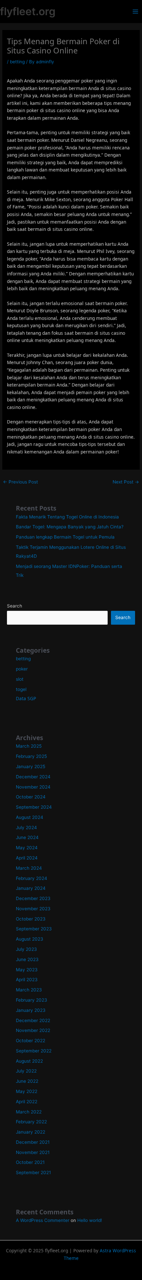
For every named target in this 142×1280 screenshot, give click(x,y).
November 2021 (33, 1152)
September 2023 (34, 928)
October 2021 (30, 1162)
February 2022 (31, 1121)
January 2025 (30, 766)
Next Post (126, 481)
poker (22, 668)
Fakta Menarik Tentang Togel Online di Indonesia (67, 516)
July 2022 (26, 1071)
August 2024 (29, 817)
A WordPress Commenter (42, 1220)
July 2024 (26, 827)
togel (21, 689)
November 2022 (33, 1030)
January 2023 (31, 1010)
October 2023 (31, 918)
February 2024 (31, 878)
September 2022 (34, 1050)
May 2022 (26, 1091)
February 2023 (31, 1000)
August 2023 (29, 939)
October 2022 (30, 1040)
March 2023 (29, 989)
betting (17, 61)
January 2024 (31, 888)
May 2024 (27, 847)
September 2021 (33, 1172)
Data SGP (26, 698)
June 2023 (27, 959)
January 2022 (30, 1132)
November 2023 (33, 908)
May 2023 (27, 969)
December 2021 (33, 1142)
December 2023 (33, 898)
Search (14, 606)
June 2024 (27, 837)
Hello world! (89, 1220)
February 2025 (31, 756)
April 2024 (27, 857)
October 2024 (31, 796)
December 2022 (33, 1020)
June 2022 (27, 1081)
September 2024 (34, 807)
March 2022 (29, 1111)
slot (19, 679)
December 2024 (33, 776)
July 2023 (26, 949)
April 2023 (27, 979)
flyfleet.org (27, 11)
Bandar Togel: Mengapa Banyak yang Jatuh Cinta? (70, 526)
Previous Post (20, 481)
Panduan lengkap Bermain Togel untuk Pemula (65, 537)
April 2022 (26, 1101)
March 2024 (29, 868)
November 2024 (33, 787)
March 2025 (29, 746)
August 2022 (29, 1061)
